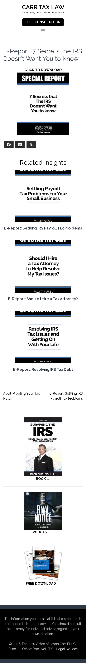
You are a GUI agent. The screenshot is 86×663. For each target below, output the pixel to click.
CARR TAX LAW (43, 7)
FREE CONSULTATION (43, 22)
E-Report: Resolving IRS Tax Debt (43, 369)
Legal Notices (67, 649)
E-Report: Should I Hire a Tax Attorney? (43, 299)
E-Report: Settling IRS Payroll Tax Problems (43, 228)
